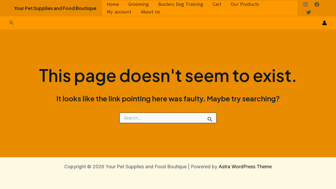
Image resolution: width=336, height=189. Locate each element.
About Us (150, 12)
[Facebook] (316, 4)
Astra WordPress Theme (245, 166)
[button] (11, 22)
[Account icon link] (324, 22)
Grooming (138, 4)
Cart (217, 4)
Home (113, 4)
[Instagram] (305, 4)
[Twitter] (308, 12)
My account (119, 12)
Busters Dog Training (180, 4)
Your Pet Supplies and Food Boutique (55, 8)
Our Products (245, 4)
